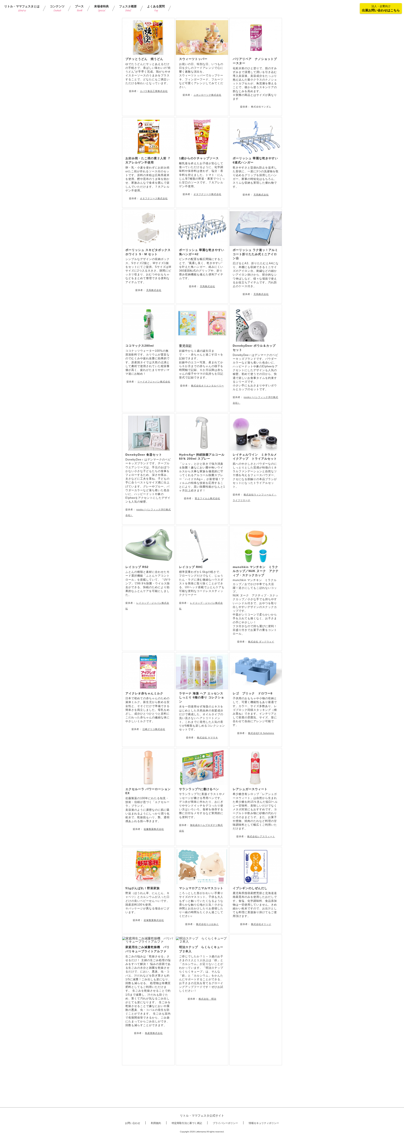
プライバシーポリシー (225, 1123)
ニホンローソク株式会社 (207, 95)
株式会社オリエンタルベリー (207, 385)
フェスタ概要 (128, 8)
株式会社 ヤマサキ (207, 737)
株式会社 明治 (207, 999)
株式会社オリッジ (261, 924)
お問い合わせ (132, 1123)
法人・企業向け (381, 8)
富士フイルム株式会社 (207, 498)
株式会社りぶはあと (207, 924)
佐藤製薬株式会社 (154, 829)
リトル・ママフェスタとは (22, 8)
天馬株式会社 (261, 194)
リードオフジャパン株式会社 (153, 381)
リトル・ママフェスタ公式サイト (202, 1115)
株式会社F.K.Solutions (261, 733)
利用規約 (156, 1123)
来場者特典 (101, 8)
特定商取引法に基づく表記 (187, 1123)
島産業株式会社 (154, 1033)
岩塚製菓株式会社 (154, 920)
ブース (79, 8)
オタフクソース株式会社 (154, 198)
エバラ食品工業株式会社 (154, 91)
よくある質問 (156, 8)
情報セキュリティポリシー (264, 1123)
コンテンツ (57, 8)
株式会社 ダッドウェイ (261, 641)
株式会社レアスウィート (261, 836)
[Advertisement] (256, 1000)
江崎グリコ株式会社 (153, 729)
